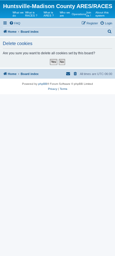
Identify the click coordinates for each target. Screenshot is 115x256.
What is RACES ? (31, 14)
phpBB (42, 83)
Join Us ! (88, 14)
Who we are (65, 14)
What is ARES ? (49, 14)
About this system (102, 14)
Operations (79, 14)
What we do (18, 14)
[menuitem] (14, 23)
